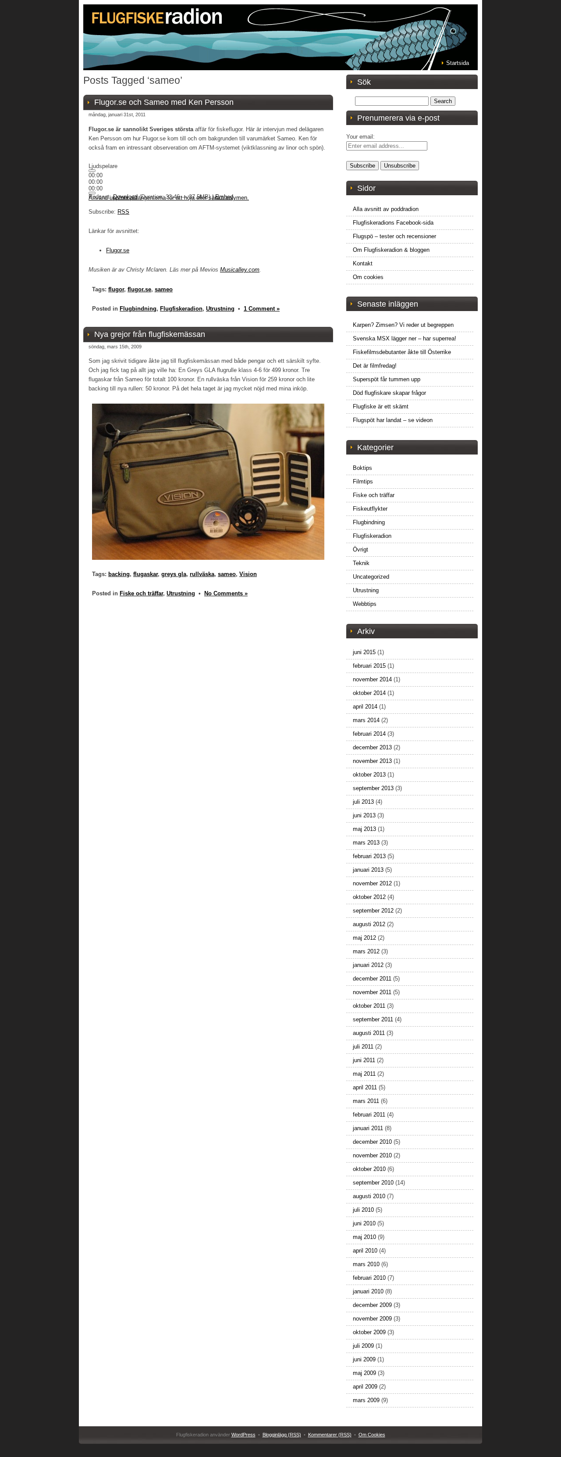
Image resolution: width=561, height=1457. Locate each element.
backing (119, 574)
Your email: (360, 136)
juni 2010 (364, 1223)
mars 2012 (366, 951)
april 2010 (365, 1250)
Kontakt (363, 263)
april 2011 (365, 1087)
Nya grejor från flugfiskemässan (149, 334)
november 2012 (372, 883)
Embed (224, 196)
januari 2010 (368, 1291)
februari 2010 (369, 1277)
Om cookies (368, 277)
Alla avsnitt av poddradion (386, 209)
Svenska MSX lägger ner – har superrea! (404, 338)
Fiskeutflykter (370, 508)
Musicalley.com (239, 269)
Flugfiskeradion (181, 308)
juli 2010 (363, 1209)
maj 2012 (364, 937)
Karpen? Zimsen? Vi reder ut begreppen (403, 325)
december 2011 (372, 978)
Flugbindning (138, 308)
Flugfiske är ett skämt (380, 406)
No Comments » (226, 593)
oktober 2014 (369, 693)
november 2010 (372, 1155)
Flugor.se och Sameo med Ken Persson (164, 102)
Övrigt (360, 549)
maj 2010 (364, 1237)
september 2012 (373, 910)
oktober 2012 (369, 897)
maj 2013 (364, 829)
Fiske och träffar (141, 593)
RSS (123, 211)
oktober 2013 (369, 774)
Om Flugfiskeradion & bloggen (391, 250)
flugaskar (145, 574)
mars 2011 (366, 1101)
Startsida (457, 63)
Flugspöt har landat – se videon (393, 420)
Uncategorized (371, 576)
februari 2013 (369, 856)
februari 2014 (369, 733)
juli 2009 (363, 1345)
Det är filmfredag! (375, 365)
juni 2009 (364, 1359)
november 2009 (372, 1318)
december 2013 (372, 747)
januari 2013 (368, 869)
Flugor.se (117, 250)
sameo (164, 289)
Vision (248, 574)
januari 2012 (368, 965)
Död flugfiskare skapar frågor (389, 393)
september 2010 (373, 1182)
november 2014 (372, 679)
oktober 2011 (369, 1005)
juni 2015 (364, 652)
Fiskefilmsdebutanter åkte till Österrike (402, 352)
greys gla (173, 574)
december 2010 (372, 1141)
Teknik (361, 563)
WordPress (243, 1434)
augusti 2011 (369, 1033)
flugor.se (139, 289)
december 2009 (372, 1305)
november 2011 (372, 992)
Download (125, 196)
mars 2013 (366, 842)
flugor (116, 289)
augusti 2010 (369, 1196)
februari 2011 (369, 1114)
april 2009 (365, 1386)
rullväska (202, 574)
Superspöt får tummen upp (386, 379)
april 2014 (365, 706)
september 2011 (373, 1019)
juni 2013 (364, 815)
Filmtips (363, 481)
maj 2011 (364, 1073)
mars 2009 (366, 1400)
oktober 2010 (369, 1169)
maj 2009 (364, 1373)
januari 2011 (368, 1128)
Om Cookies (372, 1434)
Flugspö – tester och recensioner (394, 236)
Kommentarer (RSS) (330, 1434)
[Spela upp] (92, 170)
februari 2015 (369, 665)
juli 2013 (363, 801)
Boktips (362, 468)
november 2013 (372, 761)
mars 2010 (366, 1264)
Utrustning (220, 308)
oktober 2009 (369, 1332)
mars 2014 (366, 720)
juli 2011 (363, 1046)
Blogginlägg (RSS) (282, 1434)
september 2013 (373, 788)
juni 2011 (364, 1060)
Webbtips (364, 604)
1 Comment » (262, 308)
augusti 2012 (369, 924)
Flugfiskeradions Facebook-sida (393, 222)
